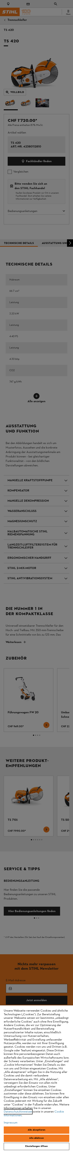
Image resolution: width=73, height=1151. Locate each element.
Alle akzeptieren (36, 1130)
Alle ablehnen (36, 1138)
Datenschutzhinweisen (18, 1112)
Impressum (10, 1123)
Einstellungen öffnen (36, 1146)
